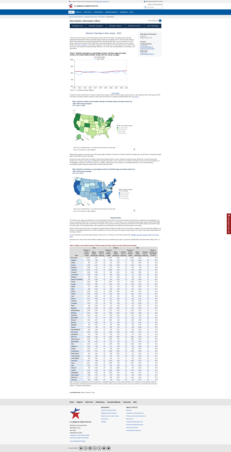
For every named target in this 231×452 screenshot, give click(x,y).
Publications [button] (98, 12)
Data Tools (89, 402)
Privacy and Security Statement (136, 416)
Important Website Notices (134, 424)
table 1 (85, 45)
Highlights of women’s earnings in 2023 (141, 235)
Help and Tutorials (132, 427)
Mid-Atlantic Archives (134, 26)
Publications (100, 402)
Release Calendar (152, 4)
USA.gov (103, 422)
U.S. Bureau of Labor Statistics (86, 6)
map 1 (136, 96)
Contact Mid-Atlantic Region (78, 441)
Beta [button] (131, 12)
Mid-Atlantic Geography (96, 26)
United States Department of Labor (154, 1)
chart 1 (79, 45)
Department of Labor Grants (110, 416)
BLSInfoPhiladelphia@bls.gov (146, 46)
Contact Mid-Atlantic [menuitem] (153, 26)
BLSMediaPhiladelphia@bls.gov (147, 53)
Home (72, 402)
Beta (135, 402)
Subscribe (160, 4)
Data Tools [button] (87, 12)
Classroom (127, 402)
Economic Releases (113, 402)
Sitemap (128, 410)
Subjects (80, 402)
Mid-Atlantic (102, 17)
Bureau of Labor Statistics (76, 17)
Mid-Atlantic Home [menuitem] (77, 26)
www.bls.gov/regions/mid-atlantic (147, 48)
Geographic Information (90, 17)
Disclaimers (129, 419)
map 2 (89, 161)
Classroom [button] (123, 12)
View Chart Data (115, 93)
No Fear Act (104, 419)
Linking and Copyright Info (134, 422)
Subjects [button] (78, 12)
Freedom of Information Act (135, 413)
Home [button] (71, 12)
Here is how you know (101, 1)
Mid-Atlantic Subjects (115, 26)
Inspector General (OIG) (108, 410)
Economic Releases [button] (111, 12)
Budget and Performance (109, 413)
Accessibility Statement (133, 430)
